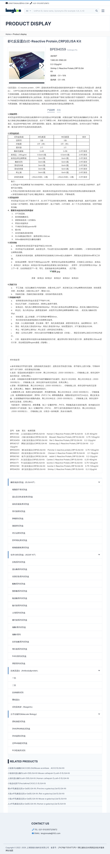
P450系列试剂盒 (19, 656)
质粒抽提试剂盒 (18, 721)
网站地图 (9, 850)
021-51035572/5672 (48, 829)
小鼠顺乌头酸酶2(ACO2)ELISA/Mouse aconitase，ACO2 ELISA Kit (36, 768)
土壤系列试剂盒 (18, 613)
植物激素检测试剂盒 (20, 547)
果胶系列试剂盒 (18, 663)
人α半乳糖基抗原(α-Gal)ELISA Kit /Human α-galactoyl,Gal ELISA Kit (37, 804)
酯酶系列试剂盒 (18, 584)
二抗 (14, 685)
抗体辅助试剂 (17, 692)
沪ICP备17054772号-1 (68, 847)
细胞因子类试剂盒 (19, 489)
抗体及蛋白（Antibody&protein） (25, 670)
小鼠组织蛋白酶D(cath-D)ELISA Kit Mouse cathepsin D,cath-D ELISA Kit (39, 773)
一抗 (14, 678)
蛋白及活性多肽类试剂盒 (22, 497)
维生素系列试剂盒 (19, 649)
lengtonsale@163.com (50, 833)
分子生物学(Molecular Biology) (24, 714)
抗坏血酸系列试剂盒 (20, 641)
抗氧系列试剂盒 (18, 562)
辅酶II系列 (16, 634)
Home (8, 34)
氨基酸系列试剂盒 (19, 598)
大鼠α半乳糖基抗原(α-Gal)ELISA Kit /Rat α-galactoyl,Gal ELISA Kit (36, 793)
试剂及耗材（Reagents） (23, 707)
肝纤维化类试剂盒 (19, 540)
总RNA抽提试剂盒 (19, 743)
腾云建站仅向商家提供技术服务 (91, 847)
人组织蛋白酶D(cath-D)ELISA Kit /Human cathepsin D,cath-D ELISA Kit (38, 778)
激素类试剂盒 (17, 526)
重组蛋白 (16, 699)
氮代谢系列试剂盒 (19, 605)
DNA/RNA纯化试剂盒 (21, 728)
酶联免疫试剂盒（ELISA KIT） (23, 482)
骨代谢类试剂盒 (18, 511)
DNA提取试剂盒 (19, 736)
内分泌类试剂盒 (18, 533)
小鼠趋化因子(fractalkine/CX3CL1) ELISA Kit (27, 783)
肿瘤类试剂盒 (17, 518)
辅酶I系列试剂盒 (19, 627)
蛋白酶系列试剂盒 (19, 569)
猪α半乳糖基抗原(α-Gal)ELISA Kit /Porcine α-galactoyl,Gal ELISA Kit (37, 788)
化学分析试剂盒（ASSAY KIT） (24, 555)
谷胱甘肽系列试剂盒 (20, 576)
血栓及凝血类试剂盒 (20, 504)
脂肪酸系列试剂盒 (19, 591)
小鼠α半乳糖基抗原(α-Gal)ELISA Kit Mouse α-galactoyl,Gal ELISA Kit (37, 799)
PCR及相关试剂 (18, 750)
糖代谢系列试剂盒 (19, 620)
